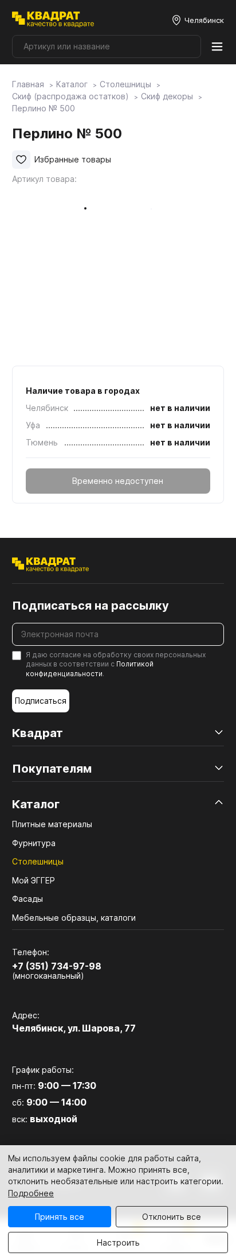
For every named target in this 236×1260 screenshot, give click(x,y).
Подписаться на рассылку (90, 605)
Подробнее (31, 1193)
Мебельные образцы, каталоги (74, 917)
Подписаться (40, 700)
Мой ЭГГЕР (33, 880)
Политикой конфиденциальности (90, 669)
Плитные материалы (52, 824)
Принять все (59, 1217)
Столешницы (38, 861)
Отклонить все (171, 1217)
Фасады (27, 899)
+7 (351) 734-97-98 (56, 966)
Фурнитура (34, 843)
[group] (151, 275)
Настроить (118, 1242)
